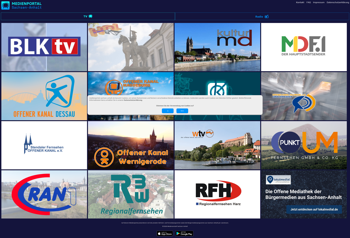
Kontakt (300, 2)
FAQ (309, 2)
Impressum (318, 2)
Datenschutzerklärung (338, 2)
